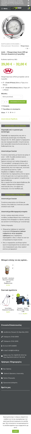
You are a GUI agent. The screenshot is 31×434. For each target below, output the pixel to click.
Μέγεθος (4, 93)
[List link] (15, 337)
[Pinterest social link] (11, 112)
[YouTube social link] (28, 5)
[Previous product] (25, 48)
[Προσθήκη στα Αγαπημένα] (12, 265)
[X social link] (9, 112)
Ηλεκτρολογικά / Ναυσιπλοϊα (10, 46)
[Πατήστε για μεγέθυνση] (4, 38)
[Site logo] (16, 8)
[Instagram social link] (28, 3)
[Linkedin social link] (13, 112)
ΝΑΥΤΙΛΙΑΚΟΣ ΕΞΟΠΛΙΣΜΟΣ (10, 44)
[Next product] (29, 48)
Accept (15, 431)
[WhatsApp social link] (15, 112)
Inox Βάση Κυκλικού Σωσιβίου (8, 309)
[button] (12, 268)
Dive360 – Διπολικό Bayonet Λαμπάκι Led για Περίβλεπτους (8, 280)
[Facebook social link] (7, 112)
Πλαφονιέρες (25, 46)
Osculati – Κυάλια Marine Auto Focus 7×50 (23, 309)
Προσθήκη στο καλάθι (17, 102)
